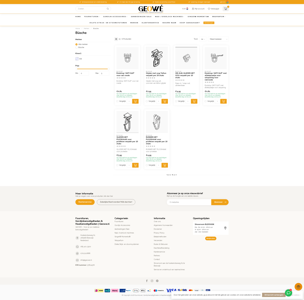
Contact (157, 259)
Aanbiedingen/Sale (141, 16)
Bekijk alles (211, 238)
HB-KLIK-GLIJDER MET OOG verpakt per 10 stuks (185, 75)
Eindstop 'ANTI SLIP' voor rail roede (125, 74)
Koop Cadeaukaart (190, 23)
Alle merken (83, 44)
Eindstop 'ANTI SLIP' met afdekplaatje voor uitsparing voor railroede (216, 76)
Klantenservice (150, 23)
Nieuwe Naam (169, 23)
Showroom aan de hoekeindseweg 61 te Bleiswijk (169, 264)
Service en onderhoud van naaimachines (169, 270)
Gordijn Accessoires (114, 16)
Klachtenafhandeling (161, 248)
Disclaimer (158, 229)
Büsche (96, 28)
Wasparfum (218, 16)
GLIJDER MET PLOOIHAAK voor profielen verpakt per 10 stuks (127, 140)
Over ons (157, 221)
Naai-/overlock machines (169, 16)
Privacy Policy (159, 233)
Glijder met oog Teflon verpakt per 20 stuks (156, 74)
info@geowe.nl (86, 260)
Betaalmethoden (160, 237)
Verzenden (158, 240)
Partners (157, 256)
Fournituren (91, 16)
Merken (134, 23)
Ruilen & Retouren (161, 244)
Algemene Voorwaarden (163, 225)
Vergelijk (122, 101)
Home (78, 16)
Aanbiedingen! (208, 23)
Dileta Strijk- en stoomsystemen (108, 23)
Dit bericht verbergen (274, 295)
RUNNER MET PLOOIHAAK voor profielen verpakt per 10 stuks (156, 140)
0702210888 (85, 253)
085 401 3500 (85, 247)
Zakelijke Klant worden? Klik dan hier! (116, 202)
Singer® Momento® (198, 16)
